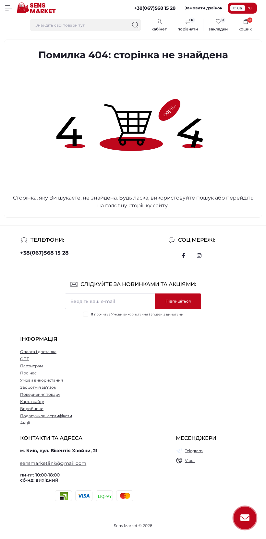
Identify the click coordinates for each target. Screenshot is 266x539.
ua (239, 8)
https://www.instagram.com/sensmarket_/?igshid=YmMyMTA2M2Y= (199, 255)
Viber (190, 460)
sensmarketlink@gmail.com (53, 463)
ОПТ (24, 358)
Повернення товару (40, 394)
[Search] (135, 25)
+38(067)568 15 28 (44, 253)
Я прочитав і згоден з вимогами (137, 314)
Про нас (28, 373)
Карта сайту (32, 401)
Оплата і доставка (38, 351)
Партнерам (31, 365)
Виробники (31, 408)
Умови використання (129, 314)
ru (250, 8)
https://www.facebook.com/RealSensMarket (183, 255)
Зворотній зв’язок (38, 387)
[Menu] (8, 8)
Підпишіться (178, 301)
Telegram (194, 450)
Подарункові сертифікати (46, 415)
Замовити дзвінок (204, 8)
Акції (25, 422)
